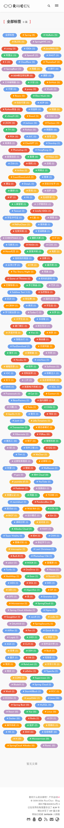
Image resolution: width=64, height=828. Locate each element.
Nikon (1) (53, 157)
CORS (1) (19, 678)
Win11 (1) (10, 692)
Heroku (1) (21, 360)
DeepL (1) (29, 184)
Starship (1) (54, 143)
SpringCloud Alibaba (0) (21, 746)
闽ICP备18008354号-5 (49, 804)
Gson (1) (34, 576)
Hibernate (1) (22, 434)
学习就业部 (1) (12, 313)
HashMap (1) (12, 576)
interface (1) (43, 360)
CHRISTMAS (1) (13, 238)
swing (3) (11, 49)
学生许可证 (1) (14, 218)
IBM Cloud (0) (41, 475)
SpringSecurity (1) (44, 624)
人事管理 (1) (20, 204)
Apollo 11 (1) (14, 414)
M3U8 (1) (31, 563)
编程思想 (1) (12, 367)
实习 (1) (9, 380)
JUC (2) (32, 137)
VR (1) (33, 265)
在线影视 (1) (49, 198)
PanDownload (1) (21, 346)
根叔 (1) (11, 671)
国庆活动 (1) (52, 299)
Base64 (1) (53, 576)
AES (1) (12, 590)
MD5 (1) (14, 583)
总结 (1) (50, 164)
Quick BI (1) (51, 631)
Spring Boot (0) (21, 705)
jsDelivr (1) (30, 671)
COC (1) (52, 245)
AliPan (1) (12, 631)
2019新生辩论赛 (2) (23, 76)
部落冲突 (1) (35, 252)
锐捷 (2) (56, 110)
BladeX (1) (18, 685)
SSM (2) (53, 116)
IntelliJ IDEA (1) (43, 211)
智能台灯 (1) (22, 340)
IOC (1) (9, 373)
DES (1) (51, 583)
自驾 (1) (51, 137)
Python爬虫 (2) (12, 110)
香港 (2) (34, 157)
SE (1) (12, 448)
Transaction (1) (19, 428)
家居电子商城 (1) (32, 387)
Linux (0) (51, 712)
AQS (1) (11, 644)
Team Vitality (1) (13, 536)
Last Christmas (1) (44, 549)
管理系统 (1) (52, 441)
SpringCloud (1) (45, 604)
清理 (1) (53, 218)
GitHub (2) (54, 83)
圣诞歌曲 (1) (44, 231)
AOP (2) (44, 103)
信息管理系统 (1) (50, 380)
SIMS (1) (9, 387)
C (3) (7, 62)
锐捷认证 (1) (13, 495)
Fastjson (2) (53, 123)
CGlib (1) (50, 407)
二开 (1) (28, 380)
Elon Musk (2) (42, 96)
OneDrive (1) (32, 570)
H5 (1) (29, 198)
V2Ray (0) (44, 434)
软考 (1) (14, 651)
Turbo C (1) (35, 313)
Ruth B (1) (18, 556)
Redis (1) (34, 719)
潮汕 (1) (9, 184)
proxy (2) (31, 89)
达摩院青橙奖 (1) (22, 461)
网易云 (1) (42, 171)
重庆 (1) (14, 658)
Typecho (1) (52, 671)
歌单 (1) (48, 177)
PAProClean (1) (22, 225)
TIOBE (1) (53, 495)
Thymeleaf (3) (52, 62)
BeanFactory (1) (21, 401)
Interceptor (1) (18, 549)
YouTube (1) (45, 482)
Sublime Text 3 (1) (21, 292)
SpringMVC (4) (42, 42)
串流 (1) (32, 306)
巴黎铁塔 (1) (12, 285)
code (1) (54, 617)
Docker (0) (14, 719)
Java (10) (54, 698)
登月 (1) (34, 414)
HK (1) (11, 732)
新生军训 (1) (44, 326)
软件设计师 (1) (51, 644)
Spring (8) (30, 35)
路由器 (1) (44, 340)
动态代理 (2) (23, 103)
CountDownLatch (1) (23, 177)
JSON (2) (10, 123)
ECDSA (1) (10, 698)
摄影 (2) (47, 76)
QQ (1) (51, 448)
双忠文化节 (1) (52, 184)
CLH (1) (29, 644)
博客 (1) (51, 637)
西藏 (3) (36, 69)
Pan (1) (31, 631)
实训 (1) (11, 299)
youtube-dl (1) (21, 482)
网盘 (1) (33, 495)
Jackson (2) (31, 123)
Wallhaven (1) (51, 468)
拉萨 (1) (50, 191)
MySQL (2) (45, 705)
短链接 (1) (50, 658)
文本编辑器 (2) (12, 83)
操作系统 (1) (13, 725)
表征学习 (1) (44, 543)
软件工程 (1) (32, 448)
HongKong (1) (44, 150)
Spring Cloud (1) (43, 685)
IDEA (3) (30, 49)
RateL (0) (50, 746)
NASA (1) (33, 245)
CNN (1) (55, 536)
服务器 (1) (45, 225)
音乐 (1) (13, 353)
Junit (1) (18, 421)
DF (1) (53, 590)
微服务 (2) (51, 130)
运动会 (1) (44, 522)
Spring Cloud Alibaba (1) (22, 610)
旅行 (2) (54, 69)
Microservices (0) (40, 739)
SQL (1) (55, 387)
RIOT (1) (12, 516)
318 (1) (31, 658)
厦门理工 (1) (21, 326)
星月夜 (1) (52, 265)
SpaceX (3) (32, 55)
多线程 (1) (44, 319)
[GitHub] (28, 820)
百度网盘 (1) (46, 346)
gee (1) (19, 475)
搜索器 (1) (32, 353)
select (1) (12, 563)
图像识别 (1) (21, 543)
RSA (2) (14, 137)
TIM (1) (21, 455)
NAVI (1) (46, 529)
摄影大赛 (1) (38, 238)
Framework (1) (13, 394)
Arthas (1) (22, 171)
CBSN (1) (13, 306)
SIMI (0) (29, 732)
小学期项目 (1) (44, 204)
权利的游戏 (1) (48, 279)
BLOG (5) (19, 42)
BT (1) (13, 198)
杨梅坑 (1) (53, 725)
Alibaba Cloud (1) (23, 529)
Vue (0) (32, 712)
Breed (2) (34, 116)
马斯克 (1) (13, 245)
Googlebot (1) (13, 617)
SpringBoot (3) (13, 69)
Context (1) (53, 394)
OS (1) (52, 719)
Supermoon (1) (42, 678)
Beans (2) (20, 96)
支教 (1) (46, 259)
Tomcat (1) (19, 211)
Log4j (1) (13, 637)
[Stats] (57, 820)
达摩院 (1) (46, 461)
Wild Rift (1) (33, 509)
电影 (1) (55, 252)
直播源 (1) (52, 563)
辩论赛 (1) (30, 299)
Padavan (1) (21, 489)
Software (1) (53, 367)
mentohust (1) (19, 502)
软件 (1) (32, 367)
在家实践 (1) (21, 231)
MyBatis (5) (51, 35)
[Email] (51, 820)
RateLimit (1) (30, 664)
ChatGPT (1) (31, 143)
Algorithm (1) (33, 590)
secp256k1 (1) (33, 698)
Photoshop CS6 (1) (42, 556)
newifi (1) (35, 617)
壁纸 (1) (29, 468)
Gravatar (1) (49, 597)
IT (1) (57, 238)
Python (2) (30, 130)
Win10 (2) (51, 89)
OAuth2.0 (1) (18, 624)
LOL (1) (54, 509)
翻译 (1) (14, 191)
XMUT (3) (54, 55)
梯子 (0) (31, 441)
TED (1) (52, 414)
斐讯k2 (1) (12, 509)
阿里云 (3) (11, 55)
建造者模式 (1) (45, 428)
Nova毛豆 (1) (11, 252)
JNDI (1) (33, 637)
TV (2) (11, 130)
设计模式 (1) (33, 516)
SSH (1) (32, 651)
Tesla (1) (31, 407)
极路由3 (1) (43, 489)
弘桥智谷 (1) (46, 292)
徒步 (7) (33, 725)
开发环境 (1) (14, 333)
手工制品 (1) (35, 285)
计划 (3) (34, 83)
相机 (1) (32, 164)
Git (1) (53, 516)
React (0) (13, 712)
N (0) (18, 739)
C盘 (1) (35, 218)
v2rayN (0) (13, 116)
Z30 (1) (14, 164)
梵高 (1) (48, 272)
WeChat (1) (41, 455)
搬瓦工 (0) (11, 441)
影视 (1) (32, 191)
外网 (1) (51, 353)
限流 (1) (9, 664)
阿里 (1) (11, 468)
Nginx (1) (50, 610)
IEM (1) (36, 536)
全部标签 (9, 35)
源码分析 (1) (22, 522)
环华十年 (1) (53, 664)
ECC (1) (55, 692)
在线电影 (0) (50, 732)
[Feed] (45, 820)
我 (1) (30, 597)
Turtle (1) (10, 570)
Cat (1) (34, 394)
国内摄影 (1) (45, 401)
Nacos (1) (54, 570)
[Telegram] (40, 820)
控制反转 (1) (30, 373)
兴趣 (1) (13, 407)
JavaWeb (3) (52, 49)
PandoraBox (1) (44, 502)
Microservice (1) (19, 604)
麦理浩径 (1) (13, 157)
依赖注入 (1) (53, 373)
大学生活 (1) (22, 319)
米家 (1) (52, 333)
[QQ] (34, 820)
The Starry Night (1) (23, 272)
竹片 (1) (55, 285)
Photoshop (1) (20, 150)
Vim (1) (34, 333)
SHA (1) (33, 583)
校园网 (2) (36, 110)
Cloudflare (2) (28, 62)
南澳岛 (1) (10, 143)
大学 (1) (56, 313)
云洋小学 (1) (14, 265)
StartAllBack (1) (33, 692)
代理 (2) (12, 89)
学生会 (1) (51, 306)
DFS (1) (13, 597)
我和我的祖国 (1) (23, 259)
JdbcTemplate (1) (41, 421)
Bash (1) (50, 651)
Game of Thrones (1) (20, 279)
